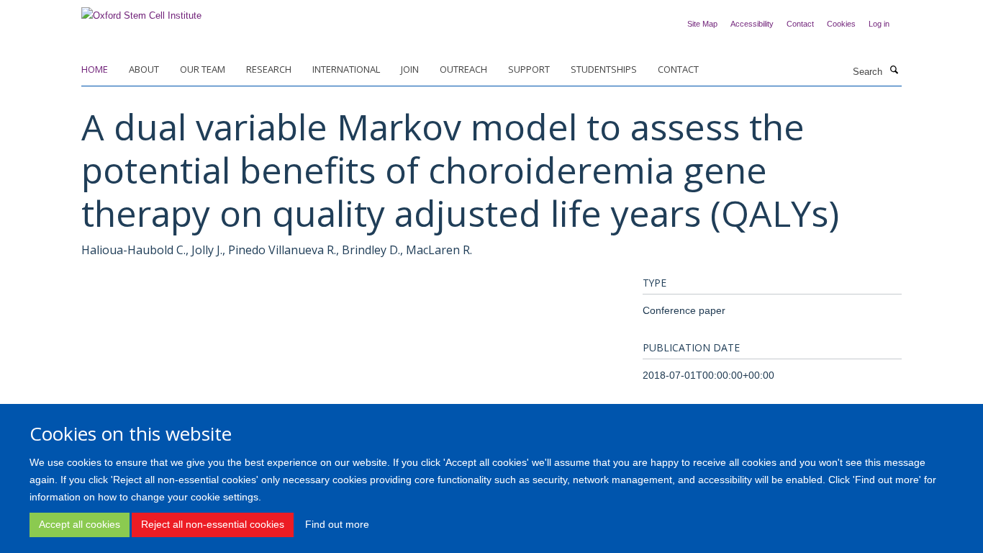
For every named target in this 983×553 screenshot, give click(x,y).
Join (410, 69)
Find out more (337, 524)
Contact (800, 23)
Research (268, 69)
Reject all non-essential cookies (212, 524)
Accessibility (752, 23)
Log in (879, 23)
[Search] (894, 70)
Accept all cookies (79, 524)
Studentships (604, 69)
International (346, 69)
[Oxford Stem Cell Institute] (141, 11)
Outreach (463, 69)
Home (94, 69)
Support (529, 69)
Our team (202, 69)
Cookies (841, 23)
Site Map (702, 23)
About (144, 69)
